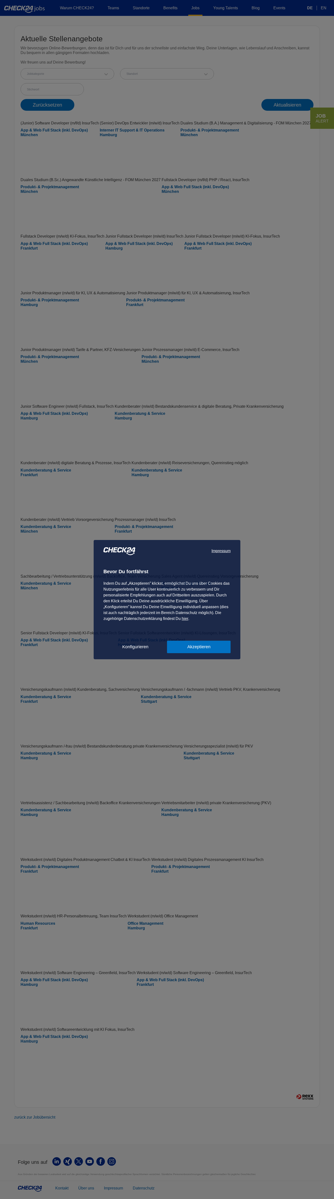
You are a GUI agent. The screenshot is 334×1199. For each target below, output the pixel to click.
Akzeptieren (199, 646)
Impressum (221, 551)
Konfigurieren (135, 646)
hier (185, 618)
